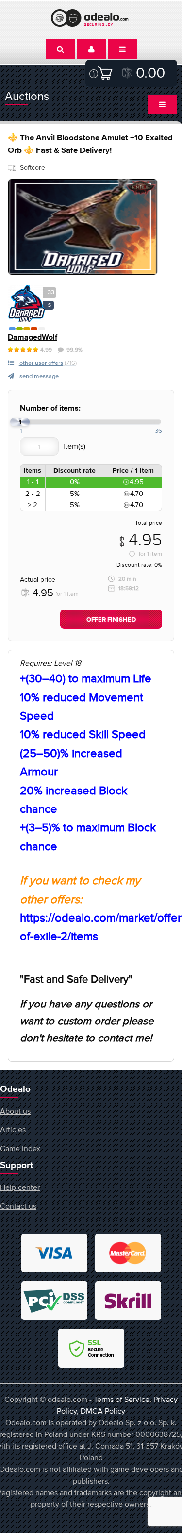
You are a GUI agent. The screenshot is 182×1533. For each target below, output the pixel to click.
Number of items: (50, 408)
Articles (13, 1129)
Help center (20, 1187)
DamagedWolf (32, 337)
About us (15, 1110)
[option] (82, 227)
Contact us (18, 1206)
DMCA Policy (103, 1410)
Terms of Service (121, 1399)
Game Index (20, 1148)
